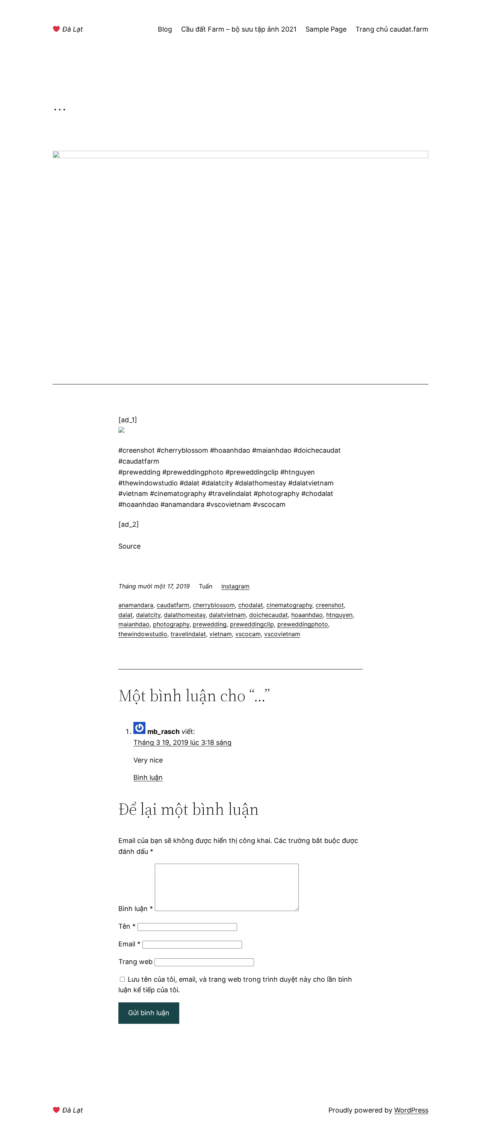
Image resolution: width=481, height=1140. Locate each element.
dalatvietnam (227, 615)
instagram (235, 586)
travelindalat (188, 634)
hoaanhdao (307, 615)
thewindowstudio (142, 634)
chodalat (250, 605)
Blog (165, 29)
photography (171, 624)
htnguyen (339, 615)
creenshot (330, 605)
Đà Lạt (72, 29)
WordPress (411, 1110)
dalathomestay (185, 615)
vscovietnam (282, 634)
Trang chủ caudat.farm (391, 29)
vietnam (220, 634)
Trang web (135, 962)
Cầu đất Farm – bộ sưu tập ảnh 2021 (238, 29)
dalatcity (148, 615)
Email (129, 944)
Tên (127, 926)
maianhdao (134, 624)
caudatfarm (173, 605)
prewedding (210, 624)
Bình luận (148, 777)
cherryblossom (214, 605)
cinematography (289, 605)
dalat (125, 615)
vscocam (248, 634)
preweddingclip (252, 624)
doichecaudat (268, 615)
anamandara (135, 605)
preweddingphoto (302, 624)
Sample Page (326, 29)
